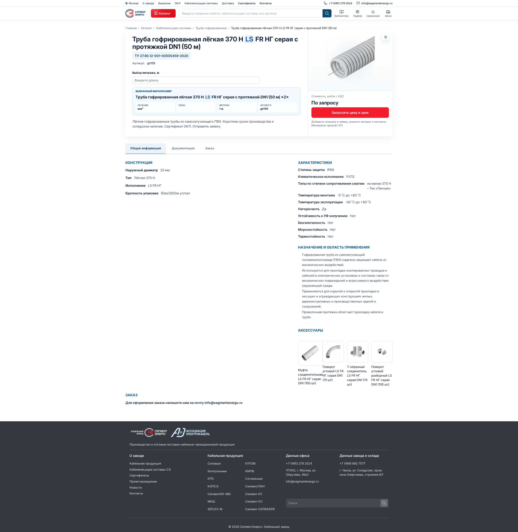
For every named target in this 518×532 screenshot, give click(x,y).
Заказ (388, 15)
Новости (136, 487)
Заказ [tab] (209, 148)
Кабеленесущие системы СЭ (150, 469)
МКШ (211, 501)
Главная (131, 28)
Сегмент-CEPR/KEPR (260, 509)
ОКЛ (177, 3)
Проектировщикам (143, 481)
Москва (133, 3)
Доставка (228, 3)
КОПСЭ (213, 486)
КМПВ (249, 471)
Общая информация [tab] (145, 148)
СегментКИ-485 (219, 494)
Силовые (214, 463)
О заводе (148, 3)
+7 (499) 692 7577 (352, 463)
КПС (211, 478)
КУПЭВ (250, 463)
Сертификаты (247, 3)
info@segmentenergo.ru (302, 481)
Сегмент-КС (254, 501)
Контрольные (217, 471)
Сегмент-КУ (253, 494)
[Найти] (327, 13)
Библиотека (341, 15)
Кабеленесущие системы (201, 3)
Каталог (146, 28)
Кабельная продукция (145, 463)
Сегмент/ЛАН (255, 486)
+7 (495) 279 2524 (299, 463)
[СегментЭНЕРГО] (136, 13)
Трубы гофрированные (211, 28)
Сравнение (373, 15)
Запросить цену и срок (350, 113)
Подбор (357, 15)
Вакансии (164, 3)
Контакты (266, 3)
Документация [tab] (183, 148)
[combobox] (251, 13)
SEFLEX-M (215, 509)
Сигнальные (253, 478)
